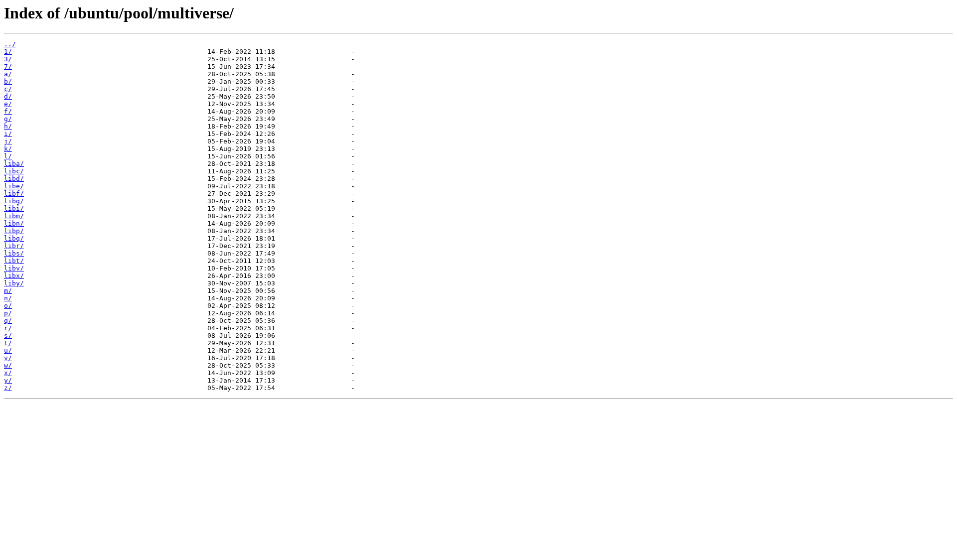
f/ (8, 111)
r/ (8, 328)
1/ (8, 51)
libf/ (14, 193)
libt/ (14, 261)
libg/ (14, 201)
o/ (8, 305)
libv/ (14, 268)
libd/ (14, 178)
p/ (8, 313)
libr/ (14, 246)
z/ (8, 388)
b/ (8, 81)
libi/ (14, 208)
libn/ (14, 223)
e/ (8, 104)
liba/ (14, 163)
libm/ (14, 216)
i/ (8, 133)
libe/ (14, 186)
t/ (8, 343)
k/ (8, 148)
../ (10, 44)
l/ (8, 156)
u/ (8, 350)
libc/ (14, 171)
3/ (8, 59)
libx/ (14, 275)
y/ (8, 380)
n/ (8, 298)
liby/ (14, 283)
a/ (8, 74)
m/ (8, 290)
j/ (8, 141)
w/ (8, 365)
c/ (8, 89)
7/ (8, 66)
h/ (8, 126)
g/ (8, 119)
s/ (8, 335)
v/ (8, 358)
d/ (8, 96)
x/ (8, 373)
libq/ (14, 238)
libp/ (14, 231)
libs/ (14, 253)
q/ (8, 320)
